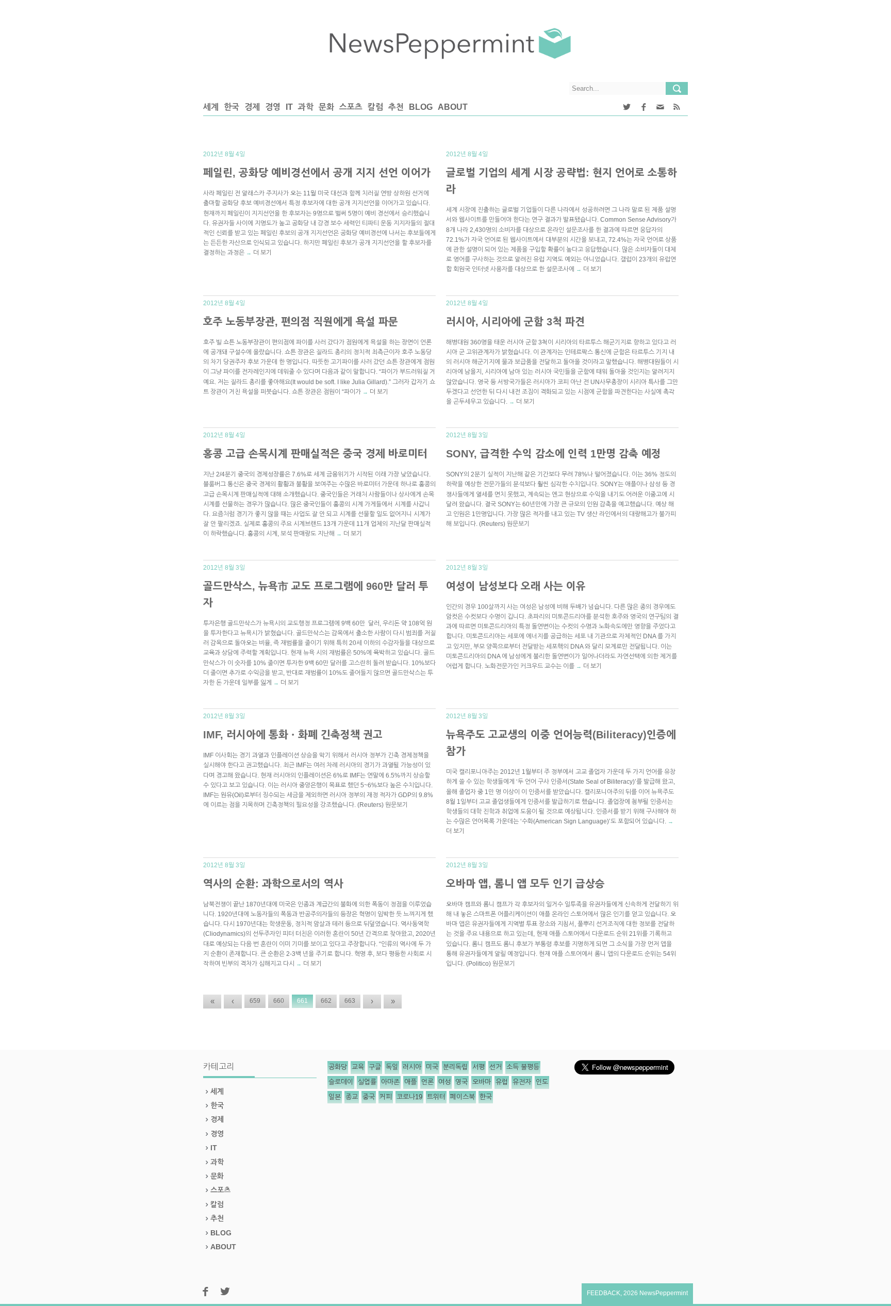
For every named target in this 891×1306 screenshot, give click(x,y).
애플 (410, 1082)
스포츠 (350, 107)
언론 (427, 1082)
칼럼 (375, 107)
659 (255, 1000)
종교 (351, 1097)
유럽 (502, 1082)
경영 (272, 107)
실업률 (367, 1082)
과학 (306, 107)
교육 (358, 1067)
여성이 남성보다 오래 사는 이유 (516, 586)
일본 (334, 1097)
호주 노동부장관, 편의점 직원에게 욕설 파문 (300, 321)
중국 (368, 1097)
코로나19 (409, 1097)
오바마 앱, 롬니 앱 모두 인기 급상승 (525, 883)
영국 (461, 1082)
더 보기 (262, 252)
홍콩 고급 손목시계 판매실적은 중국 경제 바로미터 (315, 453)
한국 (231, 107)
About (453, 107)
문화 (326, 107)
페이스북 (462, 1097)
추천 (396, 107)
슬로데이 (340, 1082)
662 (326, 1000)
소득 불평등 (522, 1067)
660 (278, 1000)
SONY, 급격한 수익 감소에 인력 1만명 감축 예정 (553, 453)
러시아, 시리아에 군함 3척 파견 (515, 321)
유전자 (522, 1082)
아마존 (390, 1082)
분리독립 (455, 1067)
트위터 (436, 1097)
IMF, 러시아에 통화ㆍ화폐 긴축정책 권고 (293, 734)
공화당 (337, 1067)
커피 (386, 1097)
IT (289, 107)
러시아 (412, 1067)
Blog (421, 107)
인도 (542, 1082)
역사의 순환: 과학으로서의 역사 (273, 883)
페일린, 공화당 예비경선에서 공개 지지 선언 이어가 (317, 172)
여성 (444, 1082)
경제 (252, 107)
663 (349, 1000)
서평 (478, 1067)
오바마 (481, 1082)
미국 (432, 1067)
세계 (211, 107)
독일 (392, 1067)
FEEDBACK (603, 1293)
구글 (375, 1067)
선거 (495, 1067)
